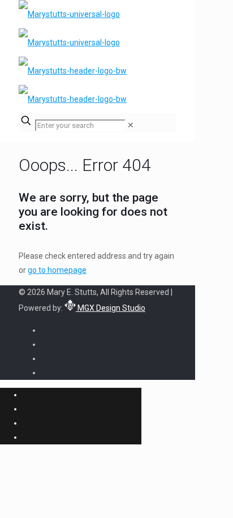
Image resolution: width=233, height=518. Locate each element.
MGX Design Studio (110, 307)
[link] (130, 125)
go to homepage (57, 270)
